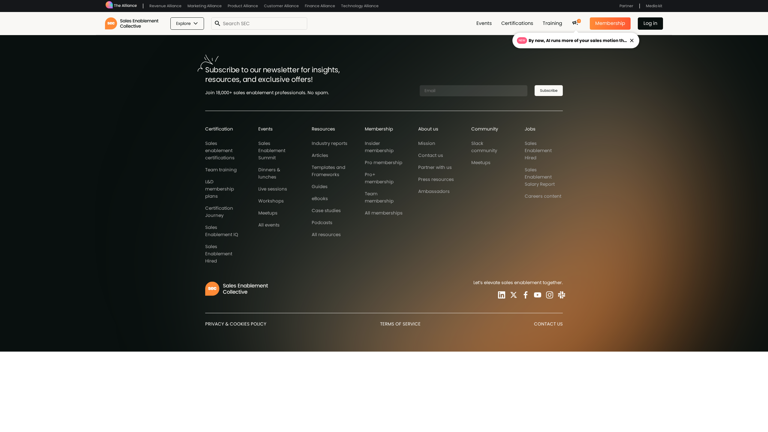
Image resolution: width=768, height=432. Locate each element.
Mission (426, 143)
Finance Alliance (320, 5)
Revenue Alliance (165, 5)
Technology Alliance (360, 5)
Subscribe (548, 90)
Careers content (543, 196)
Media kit (654, 5)
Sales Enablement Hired (218, 253)
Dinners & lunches (269, 173)
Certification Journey (219, 211)
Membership (610, 23)
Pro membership (383, 162)
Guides (320, 186)
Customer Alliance (281, 5)
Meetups (268, 213)
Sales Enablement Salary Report (540, 176)
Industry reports (329, 143)
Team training (221, 169)
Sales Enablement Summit (271, 150)
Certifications (517, 23)
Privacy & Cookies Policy (235, 324)
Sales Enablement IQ (221, 231)
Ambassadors (434, 191)
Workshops (271, 201)
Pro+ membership (379, 178)
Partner (626, 5)
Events (484, 23)
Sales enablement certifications (220, 150)
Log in (650, 23)
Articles (320, 155)
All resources (326, 234)
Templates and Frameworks (328, 171)
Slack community (484, 147)
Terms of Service (400, 324)
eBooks (320, 198)
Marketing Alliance (205, 5)
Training (552, 23)
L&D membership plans (219, 188)
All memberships (384, 213)
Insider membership (379, 147)
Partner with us (435, 167)
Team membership (379, 197)
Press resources (436, 179)
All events (269, 225)
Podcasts (322, 222)
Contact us (430, 155)
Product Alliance (243, 5)
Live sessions (272, 189)
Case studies (326, 210)
